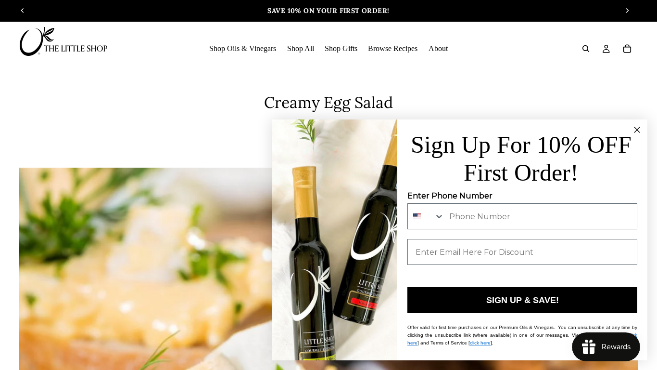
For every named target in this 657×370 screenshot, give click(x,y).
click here (480, 342)
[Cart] (627, 48)
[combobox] (426, 216)
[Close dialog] (637, 129)
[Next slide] (627, 10)
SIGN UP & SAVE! (522, 300)
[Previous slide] (22, 10)
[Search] (585, 48)
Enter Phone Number (450, 195)
